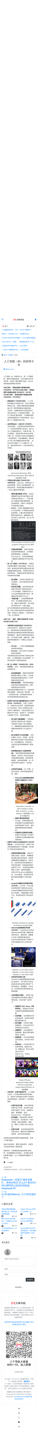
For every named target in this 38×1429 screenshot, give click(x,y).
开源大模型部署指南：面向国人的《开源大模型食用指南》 (9, 1211)
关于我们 (23, 1324)
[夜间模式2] (19, 1427)
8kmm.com (9, 369)
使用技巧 (20, 1322)
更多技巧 (27, 1381)
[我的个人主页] (19, 1422)
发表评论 (30, 1280)
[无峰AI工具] (19, 1417)
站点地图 (26, 1322)
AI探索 (10, 355)
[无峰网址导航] (19, 319)
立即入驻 (32, 326)
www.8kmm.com (19, 1397)
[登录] (35, 319)
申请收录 (13, 1322)
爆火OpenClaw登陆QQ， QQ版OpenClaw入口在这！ (9, 1221)
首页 (5, 355)
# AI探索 (10, 1162)
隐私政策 (17, 1324)
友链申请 (7, 1322)
